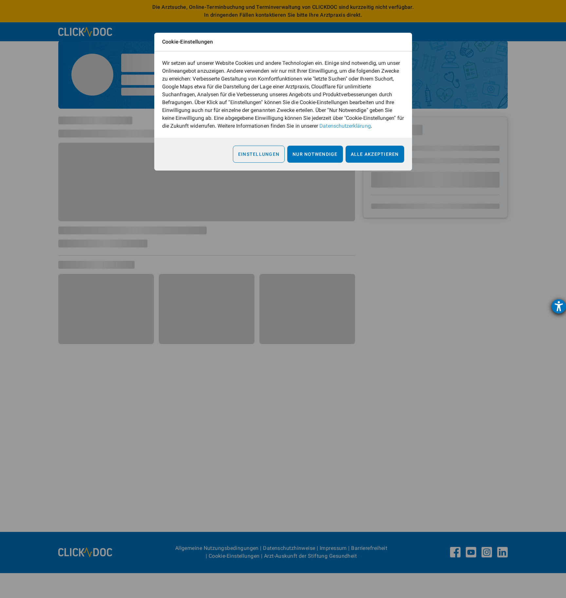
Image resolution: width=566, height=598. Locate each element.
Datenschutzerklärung (344, 126)
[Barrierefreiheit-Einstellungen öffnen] (559, 306)
